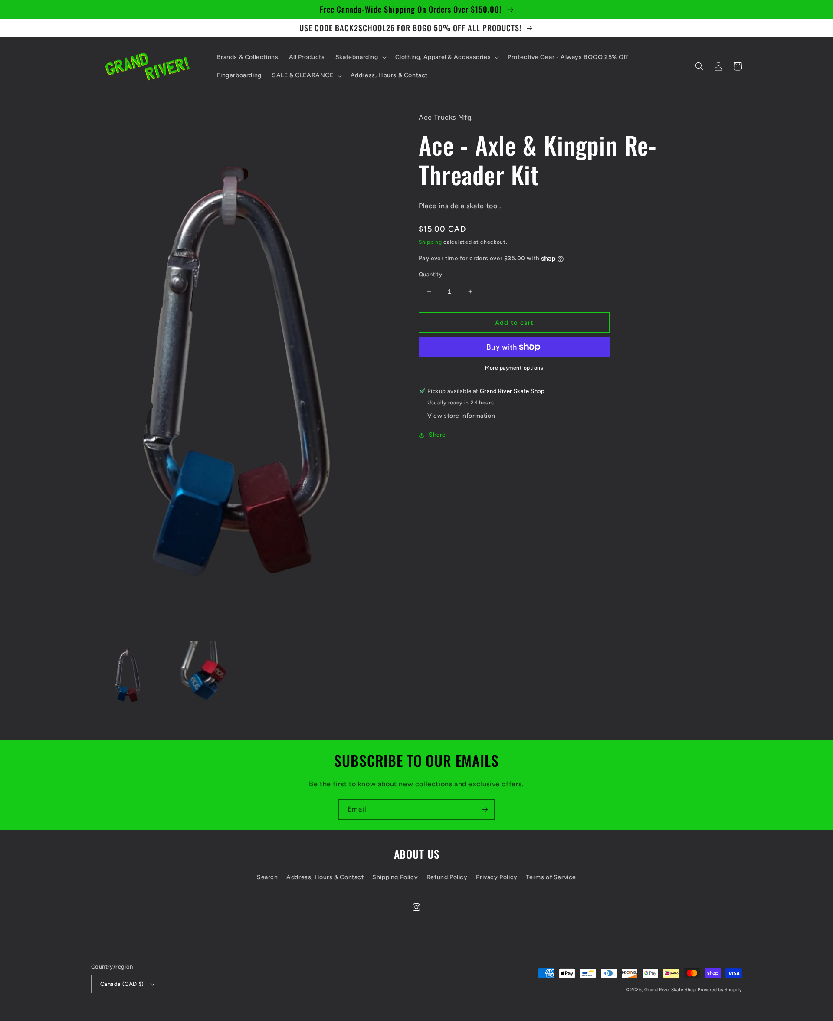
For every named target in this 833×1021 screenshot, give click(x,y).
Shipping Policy (395, 877)
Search (267, 877)
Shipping (430, 242)
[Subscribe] (484, 809)
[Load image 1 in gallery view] (127, 675)
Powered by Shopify (720, 989)
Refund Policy (447, 877)
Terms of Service (551, 877)
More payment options (514, 368)
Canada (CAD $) (122, 984)
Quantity (430, 274)
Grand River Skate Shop (670, 989)
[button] (360, 57)
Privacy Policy (496, 877)
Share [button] (437, 435)
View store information (461, 415)
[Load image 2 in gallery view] (200, 675)
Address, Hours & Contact (325, 877)
